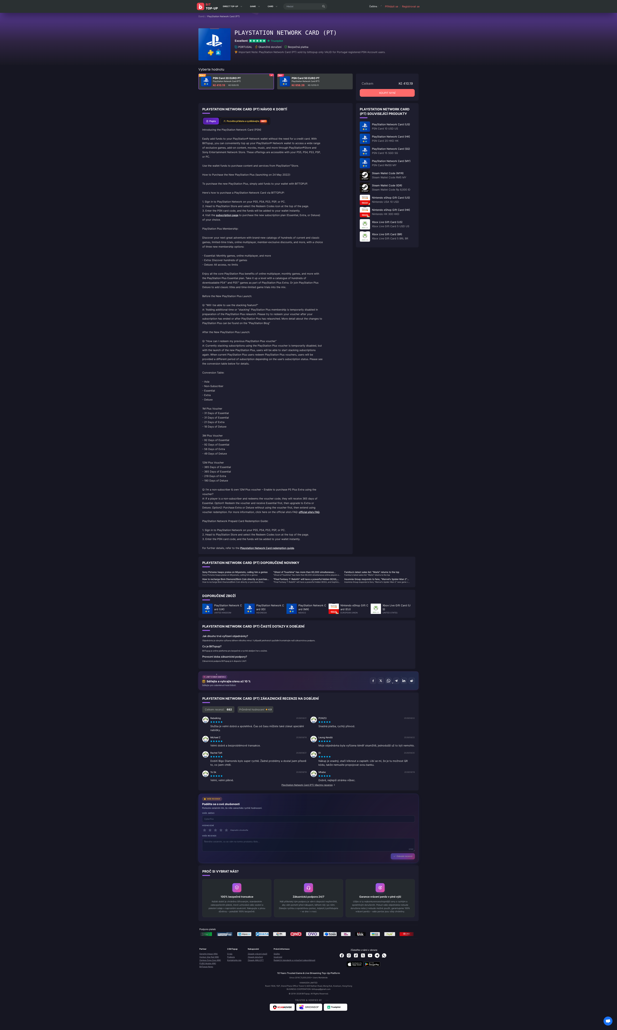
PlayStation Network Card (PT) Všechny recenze (307, 785)
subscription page (227, 215)
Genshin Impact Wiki (208, 954)
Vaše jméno (208, 813)
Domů (201, 16)
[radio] (211, 722)
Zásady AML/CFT (256, 960)
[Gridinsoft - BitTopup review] (309, 1007)
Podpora (231, 957)
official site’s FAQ (309, 512)
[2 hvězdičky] (210, 830)
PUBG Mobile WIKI (207, 963)
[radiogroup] (216, 722)
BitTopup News (206, 966)
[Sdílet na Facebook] (373, 681)
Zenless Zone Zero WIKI (210, 960)
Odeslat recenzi (404, 856)
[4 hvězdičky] (221, 830)
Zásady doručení (255, 957)
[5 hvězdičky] (226, 830)
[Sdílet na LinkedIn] (404, 681)
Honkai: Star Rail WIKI (209, 957)
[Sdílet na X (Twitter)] (381, 681)
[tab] (211, 121)
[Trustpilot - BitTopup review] (335, 1007)
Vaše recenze (209, 836)
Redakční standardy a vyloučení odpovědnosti (294, 960)
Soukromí (278, 957)
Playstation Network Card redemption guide (267, 548)
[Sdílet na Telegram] (396, 681)
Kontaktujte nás (234, 960)
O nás (229, 954)
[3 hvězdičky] (215, 830)
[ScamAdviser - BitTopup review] (282, 1007)
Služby (277, 954)
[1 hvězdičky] (204, 830)
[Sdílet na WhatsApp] (388, 681)
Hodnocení (208, 825)
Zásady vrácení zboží (257, 954)
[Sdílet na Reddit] (411, 681)
